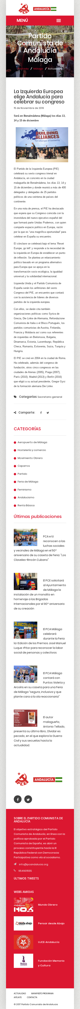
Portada (23, 69)
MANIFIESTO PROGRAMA (42, 993)
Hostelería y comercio (32, 450)
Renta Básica (26, 505)
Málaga (38, 69)
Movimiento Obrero (30, 458)
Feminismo (24, 489)
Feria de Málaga (28, 481)
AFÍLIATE (18, 997)
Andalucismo (26, 497)
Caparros (24, 466)
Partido (22, 474)
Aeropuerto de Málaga (32, 442)
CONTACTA (32, 997)
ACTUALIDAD (20, 993)
